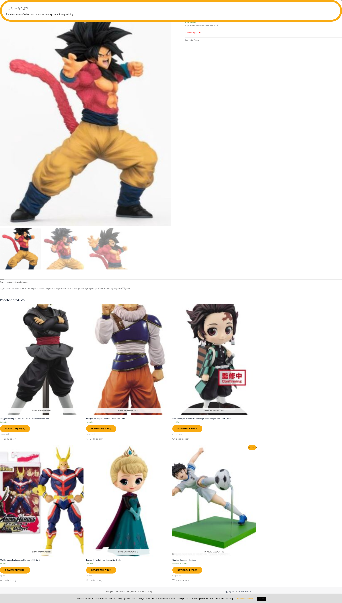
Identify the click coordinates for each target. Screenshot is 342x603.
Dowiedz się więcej (15, 428)
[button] (8, 439)
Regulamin (131, 591)
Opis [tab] (2, 282)
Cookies (142, 591)
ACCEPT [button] (261, 598)
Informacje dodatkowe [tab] (17, 282)
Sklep (150, 591)
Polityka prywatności (115, 591)
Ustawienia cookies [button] (244, 598)
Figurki (196, 40)
